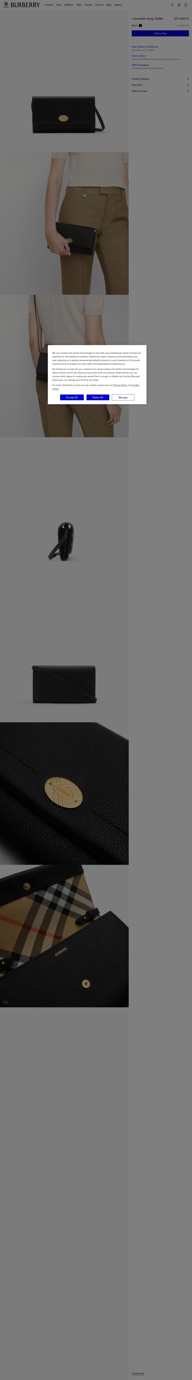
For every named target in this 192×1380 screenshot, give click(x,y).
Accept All (72, 397)
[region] (97, 374)
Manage (123, 397)
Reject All (98, 397)
